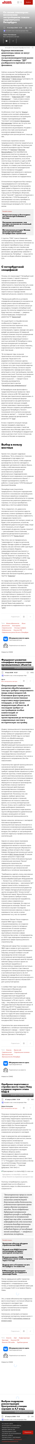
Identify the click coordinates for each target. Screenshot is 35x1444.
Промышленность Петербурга (11, 1057)
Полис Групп (19, 536)
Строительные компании (21, 1052)
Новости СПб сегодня (8, 1342)
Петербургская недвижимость (14, 385)
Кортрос (14, 150)
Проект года (17, 1050)
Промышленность (7, 1055)
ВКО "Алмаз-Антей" (17, 854)
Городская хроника (22, 1342)
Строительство (7, 628)
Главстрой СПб (18, 97)
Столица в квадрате (20, 628)
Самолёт (5, 186)
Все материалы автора (11, 36)
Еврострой (16, 317)
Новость (8, 1050)
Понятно (27, 1432)
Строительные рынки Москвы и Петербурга (15, 632)
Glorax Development (13, 76)
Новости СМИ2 (7, 652)
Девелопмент (6, 626)
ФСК (23, 76)
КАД (15, 1338)
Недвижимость (6, 630)
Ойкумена (6, 79)
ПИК (3, 76)
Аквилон (11, 576)
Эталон (24, 112)
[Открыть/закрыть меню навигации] (18, 2)
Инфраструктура (24, 1338)
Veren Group (17, 79)
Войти (28, 2)
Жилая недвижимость (12, 623)
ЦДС (3, 608)
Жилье (23, 623)
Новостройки (16, 626)
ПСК (13, 419)
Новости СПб (18, 630)
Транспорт (5, 1340)
